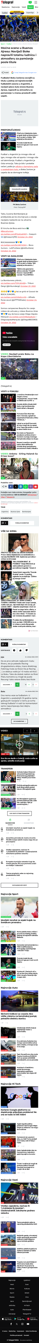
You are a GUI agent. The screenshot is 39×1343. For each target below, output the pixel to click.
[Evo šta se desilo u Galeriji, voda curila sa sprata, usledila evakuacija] (19, 744)
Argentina (4, 511)
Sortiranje (5, 650)
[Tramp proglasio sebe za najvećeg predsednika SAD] (8, 1227)
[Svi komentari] (14, 650)
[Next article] (37, 671)
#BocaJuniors (7, 231)
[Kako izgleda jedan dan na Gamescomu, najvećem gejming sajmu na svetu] (8, 1155)
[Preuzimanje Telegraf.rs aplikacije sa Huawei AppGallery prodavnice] (32, 1319)
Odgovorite (7, 684)
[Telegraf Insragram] (22, 1324)
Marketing (12, 1331)
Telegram (10, 497)
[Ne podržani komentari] (27, 650)
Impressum (20, 1331)
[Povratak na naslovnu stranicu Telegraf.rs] (7, 2)
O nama (4, 1331)
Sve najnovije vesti (19, 885)
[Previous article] (1, 671)
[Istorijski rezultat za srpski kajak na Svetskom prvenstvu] (19, 907)
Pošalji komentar (22, 523)
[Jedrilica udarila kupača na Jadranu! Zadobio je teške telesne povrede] (8, 1253)
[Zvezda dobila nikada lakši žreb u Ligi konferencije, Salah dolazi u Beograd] (8, 407)
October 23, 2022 (28, 286)
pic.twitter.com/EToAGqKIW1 (14, 234)
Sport (3, 44)
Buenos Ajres (15, 511)
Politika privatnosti (16, 1335)
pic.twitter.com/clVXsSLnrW (13, 297)
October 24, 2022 (25, 237)
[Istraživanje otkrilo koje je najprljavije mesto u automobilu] (8, 1032)
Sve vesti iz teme (19, 813)
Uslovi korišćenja (31, 1331)
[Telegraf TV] (28, 1324)
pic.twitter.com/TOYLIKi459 (13, 283)
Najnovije (9, 894)
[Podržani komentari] (20, 650)
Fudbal (9, 44)
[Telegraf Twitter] (17, 1324)
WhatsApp (32, 495)
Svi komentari (19, 721)
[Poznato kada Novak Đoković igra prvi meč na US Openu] (8, 146)
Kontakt (26, 1335)
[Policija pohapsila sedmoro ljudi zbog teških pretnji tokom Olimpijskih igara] (8, 790)
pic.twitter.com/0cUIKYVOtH (13, 245)
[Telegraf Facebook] (11, 1324)
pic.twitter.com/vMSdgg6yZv (22, 317)
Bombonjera (26, 511)
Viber (3, 497)
